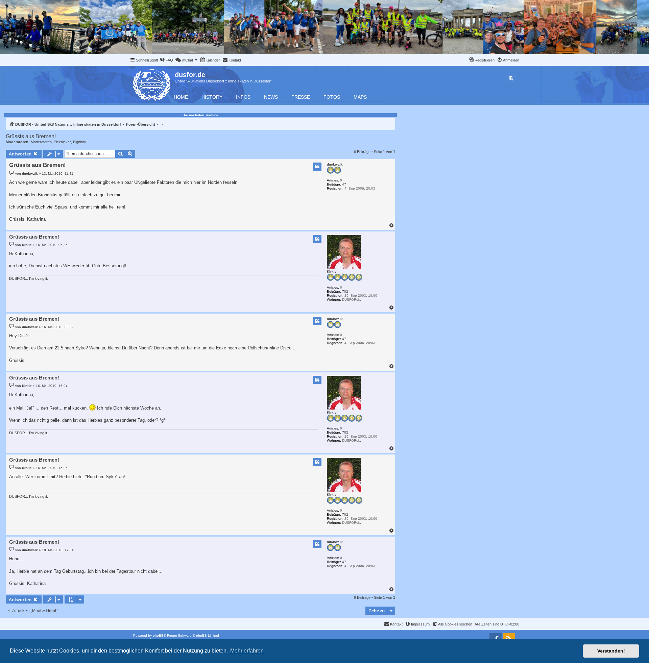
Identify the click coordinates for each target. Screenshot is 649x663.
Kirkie (332, 271)
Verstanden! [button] (611, 651)
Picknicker (62, 142)
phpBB (158, 635)
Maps (360, 97)
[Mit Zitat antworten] (317, 167)
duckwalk (335, 164)
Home (181, 97)
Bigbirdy (79, 142)
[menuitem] (166, 60)
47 (344, 184)
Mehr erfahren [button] (247, 651)
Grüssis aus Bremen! (31, 136)
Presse (300, 97)
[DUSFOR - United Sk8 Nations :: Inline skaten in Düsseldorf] (152, 83)
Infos (243, 97)
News (271, 97)
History (211, 97)
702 (345, 291)
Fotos (331, 97)
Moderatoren (41, 142)
